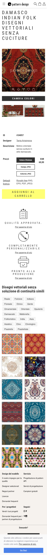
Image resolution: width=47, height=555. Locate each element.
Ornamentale (10, 308)
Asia (32, 318)
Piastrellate (23, 329)
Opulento (38, 308)
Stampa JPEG (26, 167)
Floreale (8, 303)
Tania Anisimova (24, 140)
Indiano (30, 298)
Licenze (5, 496)
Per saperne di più (23, 226)
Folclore (18, 298)
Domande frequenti (10, 501)
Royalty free (22, 180)
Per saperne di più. (27, 544)
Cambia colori (23, 98)
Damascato (9, 314)
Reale (7, 298)
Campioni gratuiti (30, 491)
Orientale (25, 308)
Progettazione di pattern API (33, 479)
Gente (30, 303)
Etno (18, 324)
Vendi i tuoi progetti (10, 511)
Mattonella (24, 314)
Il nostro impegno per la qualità (12, 479)
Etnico (20, 303)
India (22, 318)
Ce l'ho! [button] (23, 550)
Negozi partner (8, 491)
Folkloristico (10, 318)
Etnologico (30, 324)
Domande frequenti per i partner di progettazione (12, 517)
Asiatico (8, 324)
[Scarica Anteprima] (18, 90)
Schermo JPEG (25, 174)
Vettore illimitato (25, 160)
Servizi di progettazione (33, 486)
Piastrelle (8, 329)
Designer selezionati (10, 486)
